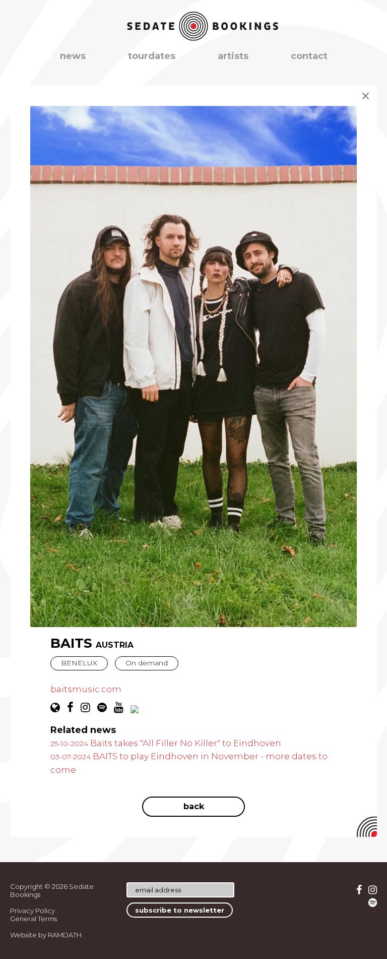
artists (233, 56)
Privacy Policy (32, 911)
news (73, 56)
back (193, 806)
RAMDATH (65, 935)
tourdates (151, 56)
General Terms (33, 919)
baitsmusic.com (85, 689)
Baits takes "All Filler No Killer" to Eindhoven (165, 743)
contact (309, 56)
